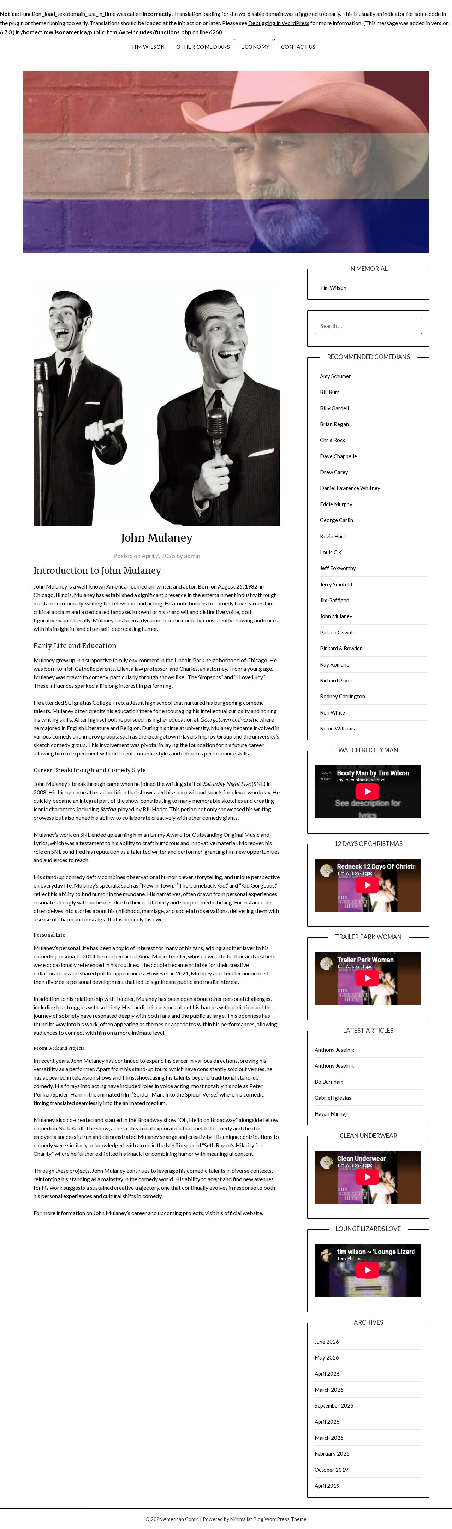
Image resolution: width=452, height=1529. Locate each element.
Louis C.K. (331, 552)
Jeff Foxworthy (338, 568)
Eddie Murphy (336, 504)
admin (192, 556)
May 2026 (327, 1357)
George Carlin (336, 520)
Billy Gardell (334, 408)
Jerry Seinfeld (336, 584)
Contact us (298, 46)
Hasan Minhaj (331, 1113)
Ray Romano (335, 664)
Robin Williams (337, 728)
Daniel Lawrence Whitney (350, 488)
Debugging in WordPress (278, 22)
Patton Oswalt (337, 632)
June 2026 (327, 1341)
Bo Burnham (329, 1082)
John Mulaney (336, 616)
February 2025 (332, 1453)
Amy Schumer (335, 376)
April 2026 (327, 1373)
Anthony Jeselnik (334, 1049)
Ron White (332, 712)
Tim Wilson (148, 46)
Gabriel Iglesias (333, 1097)
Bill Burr (329, 392)
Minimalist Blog (246, 1519)
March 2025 (329, 1437)
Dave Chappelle (338, 456)
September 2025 (334, 1405)
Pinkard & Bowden (341, 648)
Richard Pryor (336, 680)
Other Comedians (203, 46)
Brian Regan (334, 424)
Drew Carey (334, 472)
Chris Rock (332, 440)
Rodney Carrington (342, 696)
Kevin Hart (332, 536)
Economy (255, 46)
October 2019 (331, 1470)
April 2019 (327, 1485)
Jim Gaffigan (334, 600)
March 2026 (329, 1389)
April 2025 (327, 1421)
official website (243, 1213)
